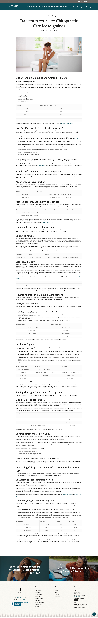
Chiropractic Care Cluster (49, 15)
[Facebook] (75, 600)
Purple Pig (15, 599)
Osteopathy (37, 606)
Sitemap (19, 599)
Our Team (56, 590)
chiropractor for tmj (67, 494)
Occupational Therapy (39, 602)
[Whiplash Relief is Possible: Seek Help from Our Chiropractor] (73, 568)
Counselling (37, 600)
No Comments (53, 30)
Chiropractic (37, 592)
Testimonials (57, 594)
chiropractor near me (46, 160)
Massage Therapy (38, 594)
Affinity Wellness (19, 597)
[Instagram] (77, 600)
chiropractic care (41, 165)
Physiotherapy (38, 590)
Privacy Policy (23, 599)
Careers (56, 592)
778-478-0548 (77, 596)
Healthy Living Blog (58, 596)
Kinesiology (37, 596)
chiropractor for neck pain (47, 222)
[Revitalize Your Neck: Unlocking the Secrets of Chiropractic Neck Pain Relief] (24, 568)
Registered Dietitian (39, 598)
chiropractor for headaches (67, 123)
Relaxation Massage (39, 604)
